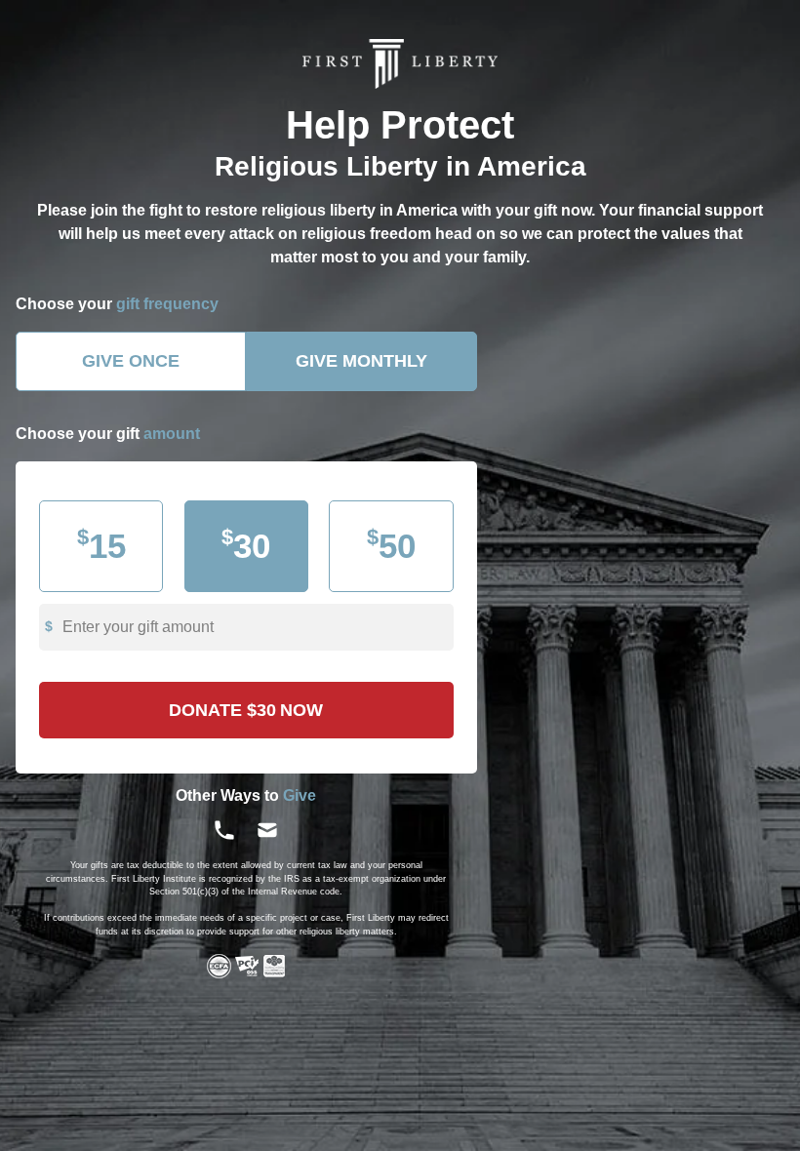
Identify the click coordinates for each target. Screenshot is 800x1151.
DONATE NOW (246, 710)
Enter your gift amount (138, 626)
